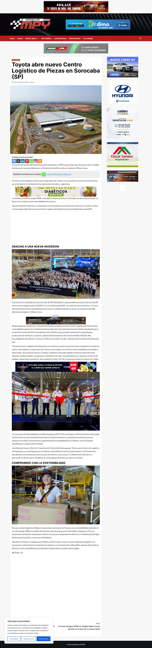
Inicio (12, 38)
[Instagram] (36, 161)
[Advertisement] (56, 227)
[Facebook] (14, 161)
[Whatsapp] (31, 161)
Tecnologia (88, 38)
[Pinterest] (27, 161)
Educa (20, 38)
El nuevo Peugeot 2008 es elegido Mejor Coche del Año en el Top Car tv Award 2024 (79, 626)
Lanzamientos (60, 38)
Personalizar (14, 639)
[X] (18, 161)
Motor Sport (31, 38)
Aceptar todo (43, 639)
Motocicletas (74, 38)
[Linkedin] (23, 161)
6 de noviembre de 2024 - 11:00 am (24, 82)
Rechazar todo (28, 639)
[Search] (140, 38)
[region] (28, 630)
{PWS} (82, 644)
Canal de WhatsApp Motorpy (58, 174)
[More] (40, 161)
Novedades (46, 38)
